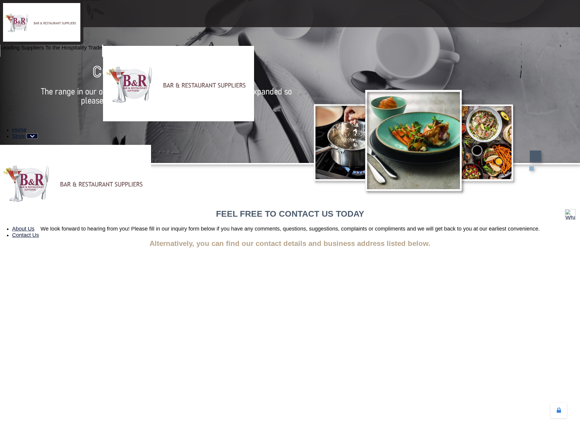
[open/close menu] (105, 45)
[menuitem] (19, 130)
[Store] (32, 136)
